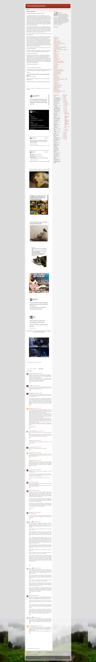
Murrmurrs (55, 68)
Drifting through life (57, 51)
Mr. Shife (30, 385)
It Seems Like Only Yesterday (58, 61)
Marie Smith (31, 452)
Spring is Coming (66, 126)
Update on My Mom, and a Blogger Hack (66, 120)
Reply (30, 382)
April (65, 110)
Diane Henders (31, 393)
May (65, 109)
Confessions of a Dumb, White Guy (59, 43)
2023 (64, 100)
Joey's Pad (55, 63)
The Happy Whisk (56, 80)
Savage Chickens (56, 76)
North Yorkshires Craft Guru (58, 69)
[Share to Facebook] (41, 368)
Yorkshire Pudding (57, 92)
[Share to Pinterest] (42, 368)
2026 (64, 96)
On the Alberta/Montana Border (59, 70)
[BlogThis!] (39, 368)
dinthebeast (31, 408)
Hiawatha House (56, 56)
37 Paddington (56, 38)
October (65, 102)
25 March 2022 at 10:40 (37, 568)
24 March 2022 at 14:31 (38, 373)
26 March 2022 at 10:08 (34, 595)
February (65, 129)
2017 (64, 137)
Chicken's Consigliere (57, 42)
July (65, 106)
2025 (64, 97)
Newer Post (29, 652)
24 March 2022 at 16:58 (38, 393)
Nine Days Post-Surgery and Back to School (66, 117)
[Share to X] (40, 368)
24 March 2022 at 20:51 (37, 452)
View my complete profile (58, 24)
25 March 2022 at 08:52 (37, 512)
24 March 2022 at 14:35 (36, 385)
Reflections (55, 75)
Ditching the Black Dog (57, 48)
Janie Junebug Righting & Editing (59, 62)
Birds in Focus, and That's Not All (66, 114)
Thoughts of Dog (56, 82)
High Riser (55, 57)
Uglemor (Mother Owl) (57, 86)
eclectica (55, 52)
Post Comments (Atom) (34, 654)
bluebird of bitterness (57, 41)
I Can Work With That (57, 58)
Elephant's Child (32, 373)
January (65, 130)
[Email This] (38, 368)
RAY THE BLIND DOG (57, 73)
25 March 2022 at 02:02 (35, 490)
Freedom (65, 127)
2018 (64, 136)
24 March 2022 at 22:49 (37, 460)
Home (27, 9)
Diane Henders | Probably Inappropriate (60, 47)
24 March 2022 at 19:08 (37, 440)
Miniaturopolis (56, 67)
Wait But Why (56, 88)
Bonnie (30, 490)
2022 (64, 101)
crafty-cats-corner (56, 44)
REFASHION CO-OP (57, 74)
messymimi (31, 469)
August (65, 105)
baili (29, 595)
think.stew (55, 81)
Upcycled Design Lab (57, 87)
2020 (64, 133)
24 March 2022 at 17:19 (37, 408)
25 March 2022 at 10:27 (37, 521)
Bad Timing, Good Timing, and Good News (66, 124)
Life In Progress (56, 64)
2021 (64, 132)
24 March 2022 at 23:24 (37, 469)
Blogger (53, 658)
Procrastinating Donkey (36, 6)
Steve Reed (31, 512)
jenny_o (30, 521)
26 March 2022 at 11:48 (37, 617)
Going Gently (56, 55)
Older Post (49, 652)
